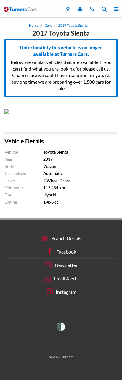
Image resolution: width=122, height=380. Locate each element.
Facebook (66, 251)
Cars (48, 25)
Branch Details (66, 238)
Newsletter (66, 265)
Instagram (66, 292)
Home (33, 25)
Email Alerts (66, 278)
